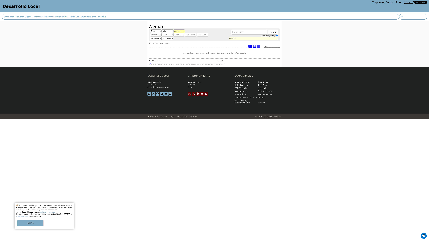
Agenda (29, 17)
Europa (261, 97)
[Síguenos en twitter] (153, 94)
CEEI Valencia (241, 88)
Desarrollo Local (158, 75)
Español (258, 116)
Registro (409, 2)
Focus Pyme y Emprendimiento (242, 102)
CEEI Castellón (241, 85)
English (277, 116)
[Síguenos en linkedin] (170, 94)
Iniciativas (74, 17)
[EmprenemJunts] (382, 2)
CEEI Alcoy (263, 85)
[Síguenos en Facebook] (157, 94)
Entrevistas (9, 17)
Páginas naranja (265, 94)
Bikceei (261, 103)
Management (241, 91)
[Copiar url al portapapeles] (150, 64)
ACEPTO (30, 223)
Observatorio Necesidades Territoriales (51, 17)
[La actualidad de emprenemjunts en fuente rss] (189, 94)
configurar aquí (22, 216)
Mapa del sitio (155, 116)
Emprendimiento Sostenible (93, 17)
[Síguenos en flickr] (162, 94)
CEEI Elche (263, 82)
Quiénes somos (154, 82)
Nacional (262, 88)
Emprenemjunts (199, 75)
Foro (190, 87)
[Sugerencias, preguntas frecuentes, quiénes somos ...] (396, 2)
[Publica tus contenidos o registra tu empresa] (400, 2)
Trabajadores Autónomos (246, 97)
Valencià (268, 116)
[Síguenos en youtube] (166, 94)
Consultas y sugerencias (158, 87)
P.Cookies (194, 116)
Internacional (240, 94)
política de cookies (47, 212)
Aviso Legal (169, 116)
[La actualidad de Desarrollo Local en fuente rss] (149, 94)
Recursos (20, 17)
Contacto (151, 85)
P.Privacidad (182, 116)
